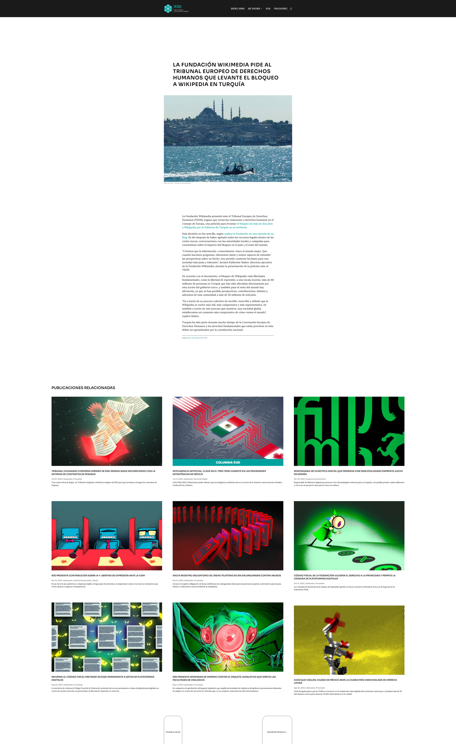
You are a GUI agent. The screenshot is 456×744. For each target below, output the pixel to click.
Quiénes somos (238, 9)
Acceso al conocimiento (183, 183)
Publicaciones (280, 9)
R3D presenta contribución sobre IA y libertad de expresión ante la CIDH (98, 575)
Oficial (95, 580)
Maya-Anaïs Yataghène (194, 338)
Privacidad (77, 479)
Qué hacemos (254, 9)
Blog (268, 9)
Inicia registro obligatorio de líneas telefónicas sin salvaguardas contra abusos (227, 575)
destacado (67, 479)
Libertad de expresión (82, 580)
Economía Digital (200, 479)
